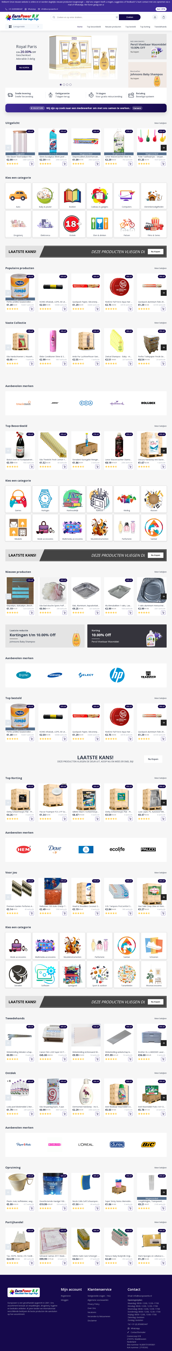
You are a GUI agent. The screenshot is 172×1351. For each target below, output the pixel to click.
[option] (65, 57)
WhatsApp (135, 1328)
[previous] (8, 148)
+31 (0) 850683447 (139, 1324)
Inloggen (64, 1300)
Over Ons (92, 1308)
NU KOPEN (24, 67)
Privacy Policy (93, 1304)
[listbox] (65, 57)
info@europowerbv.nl (142, 1296)
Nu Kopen (155, 251)
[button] (117, 17)
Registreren (66, 1296)
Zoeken (129, 17)
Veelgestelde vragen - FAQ (99, 1296)
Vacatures (92, 1312)
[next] (164, 148)
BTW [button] (161, 9)
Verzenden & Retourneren (99, 1316)
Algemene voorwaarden (98, 1300)
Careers (137, 108)
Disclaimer (92, 1320)
